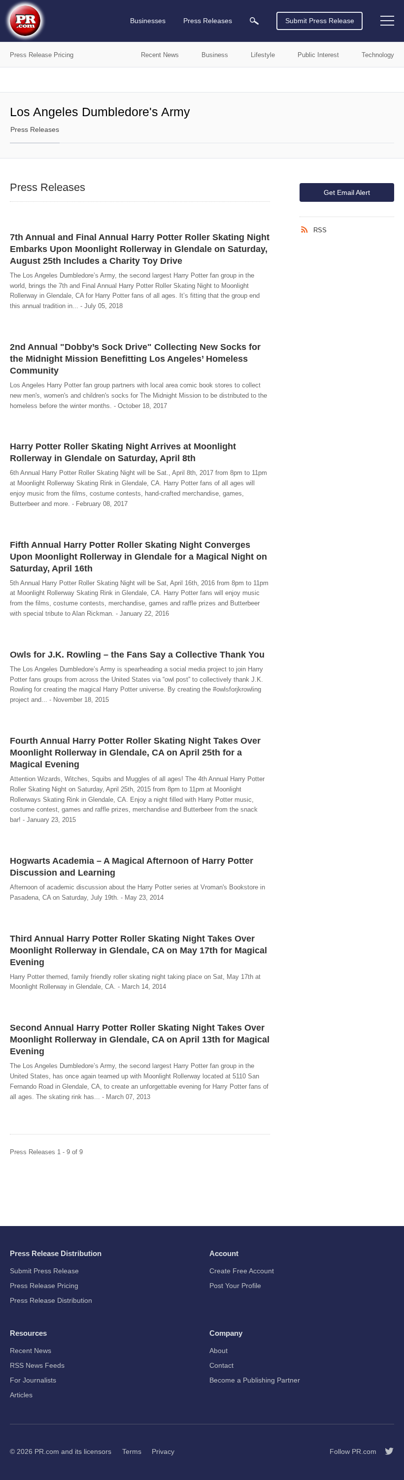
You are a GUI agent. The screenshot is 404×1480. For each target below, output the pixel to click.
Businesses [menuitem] (148, 21)
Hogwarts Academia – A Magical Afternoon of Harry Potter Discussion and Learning (131, 867)
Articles (21, 1395)
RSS (320, 230)
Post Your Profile (235, 1286)
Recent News (30, 1350)
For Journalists (33, 1380)
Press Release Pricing (44, 1286)
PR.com (46, 1451)
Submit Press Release (319, 21)
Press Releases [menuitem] (207, 21)
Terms (131, 1451)
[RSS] (306, 229)
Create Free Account (241, 1271)
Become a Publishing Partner (254, 1380)
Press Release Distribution (51, 1300)
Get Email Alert (347, 192)
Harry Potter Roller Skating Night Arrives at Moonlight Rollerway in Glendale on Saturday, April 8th (123, 452)
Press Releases (34, 129)
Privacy (163, 1451)
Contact (221, 1365)
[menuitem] (254, 21)
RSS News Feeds (37, 1365)
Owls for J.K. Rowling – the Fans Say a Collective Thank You (137, 655)
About (218, 1350)
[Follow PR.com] (385, 1451)
